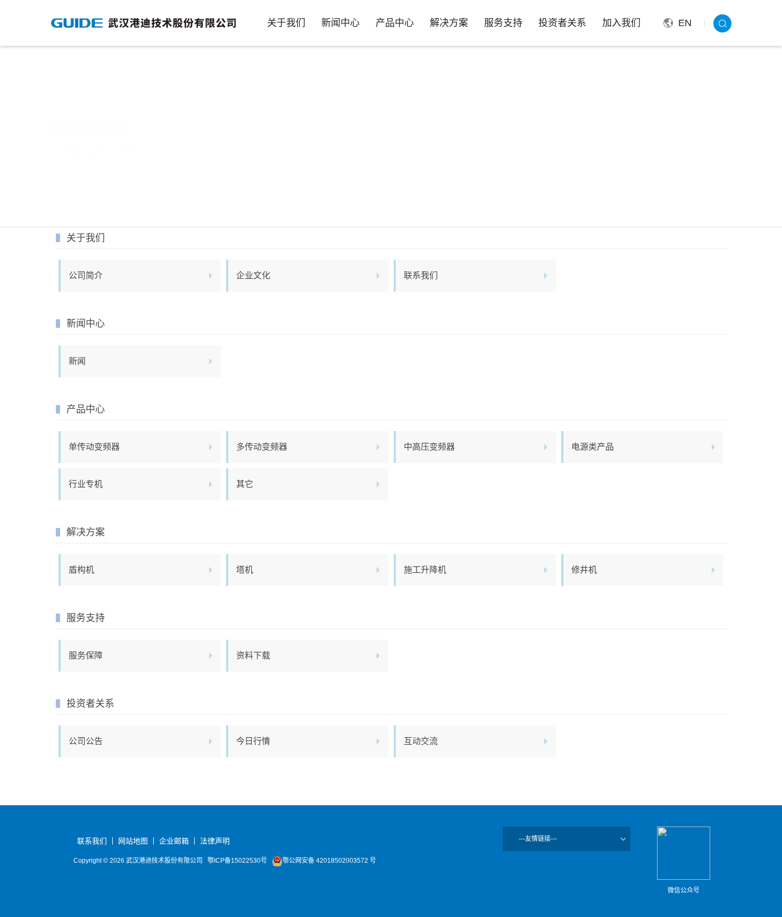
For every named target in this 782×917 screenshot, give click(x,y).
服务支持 (503, 23)
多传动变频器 (261, 446)
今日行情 (253, 741)
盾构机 (81, 569)
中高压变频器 (429, 446)
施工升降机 (425, 569)
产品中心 (395, 23)
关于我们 (286, 23)
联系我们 (421, 275)
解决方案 (449, 23)
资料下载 (253, 655)
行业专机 (86, 484)
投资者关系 (562, 23)
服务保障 (86, 655)
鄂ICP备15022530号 (237, 860)
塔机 (244, 569)
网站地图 (126, 150)
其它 (244, 484)
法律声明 (215, 841)
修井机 (584, 569)
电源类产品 (592, 446)
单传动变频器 (94, 446)
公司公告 (86, 741)
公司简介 (86, 275)
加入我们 (621, 23)
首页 (95, 150)
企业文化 (253, 275)
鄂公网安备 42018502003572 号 (329, 860)
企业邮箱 (174, 841)
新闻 (77, 361)
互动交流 (421, 741)
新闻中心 (340, 23)
